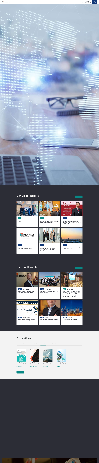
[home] (6, 2)
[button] (13, 2)
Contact (38, 2)
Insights (7, 186)
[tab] (17, 344)
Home (3, 186)
